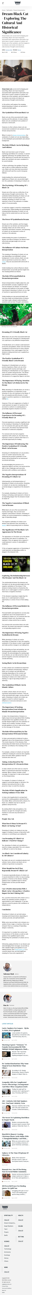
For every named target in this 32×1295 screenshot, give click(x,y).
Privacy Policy (5, 1286)
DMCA (3, 1292)
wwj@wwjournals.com (6, 1284)
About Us (4, 1290)
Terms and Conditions (6, 1288)
